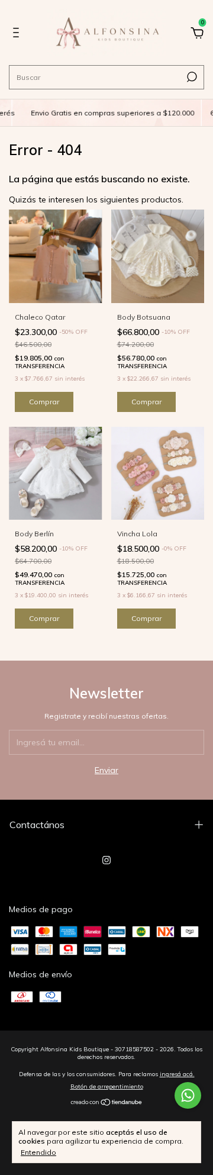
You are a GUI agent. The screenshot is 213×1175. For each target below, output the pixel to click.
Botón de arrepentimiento (106, 1086)
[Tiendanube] (107, 1103)
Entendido (38, 1152)
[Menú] (18, 34)
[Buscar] (190, 77)
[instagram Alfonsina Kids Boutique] (106, 860)
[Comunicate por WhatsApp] (188, 1095)
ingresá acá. (177, 1074)
